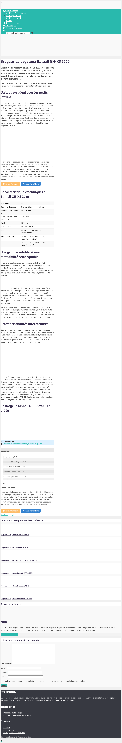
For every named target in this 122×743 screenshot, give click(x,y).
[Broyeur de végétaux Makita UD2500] (6, 543)
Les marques (10, 25)
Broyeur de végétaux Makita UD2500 (15, 547)
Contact (6, 727)
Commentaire (6, 663)
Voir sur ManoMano (31, 184)
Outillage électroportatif (16, 13)
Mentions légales (10, 730)
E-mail (4, 672)
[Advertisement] (61, 46)
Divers (9, 20)
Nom (3, 668)
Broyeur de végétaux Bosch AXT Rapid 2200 (17, 573)
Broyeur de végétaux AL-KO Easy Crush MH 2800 (19, 560)
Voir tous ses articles (9, 634)
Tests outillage (12, 23)
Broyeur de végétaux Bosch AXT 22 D (15, 586)
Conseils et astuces (13, 28)
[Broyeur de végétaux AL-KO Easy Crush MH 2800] (6, 556)
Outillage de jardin (14, 18)
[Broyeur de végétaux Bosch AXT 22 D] (6, 582)
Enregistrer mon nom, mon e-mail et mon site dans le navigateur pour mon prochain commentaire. (43, 681)
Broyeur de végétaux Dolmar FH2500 (15, 535)
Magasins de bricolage (12, 713)
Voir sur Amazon (11, 184)
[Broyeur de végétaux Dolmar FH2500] (6, 531)
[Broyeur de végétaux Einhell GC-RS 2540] (6, 594)
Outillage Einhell (7, 515)
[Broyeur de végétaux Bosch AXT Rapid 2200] (6, 569)
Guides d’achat (11, 10)
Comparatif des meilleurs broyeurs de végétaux (22, 444)
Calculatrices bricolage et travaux (17, 715)
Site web (4, 676)
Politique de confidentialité (14, 732)
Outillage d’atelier (13, 15)
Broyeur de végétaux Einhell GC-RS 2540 (16, 598)
